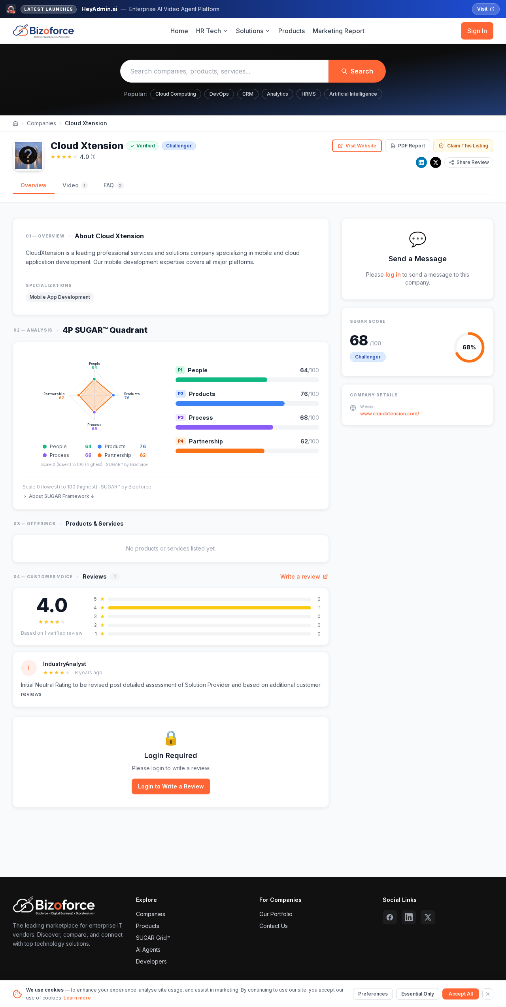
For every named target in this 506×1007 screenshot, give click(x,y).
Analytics (277, 94)
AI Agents (148, 949)
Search (362, 71)
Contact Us (273, 925)
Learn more (77, 998)
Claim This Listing (467, 146)
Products (291, 31)
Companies (41, 123)
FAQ (113, 185)
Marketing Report (338, 31)
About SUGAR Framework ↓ (61, 496)
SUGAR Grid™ (153, 937)
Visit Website (361, 146)
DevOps (219, 94)
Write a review (300, 576)
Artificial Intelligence (353, 94)
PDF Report (411, 146)
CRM (247, 94)
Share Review (473, 162)
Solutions (249, 31)
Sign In (477, 31)
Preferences (373, 994)
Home (179, 31)
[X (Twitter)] (428, 917)
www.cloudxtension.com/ (389, 414)
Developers (151, 961)
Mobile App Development (60, 297)
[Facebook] (390, 917)
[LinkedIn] (421, 162)
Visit (482, 9)
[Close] (487, 993)
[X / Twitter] (435, 162)
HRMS (309, 94)
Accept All (461, 994)
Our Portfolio (276, 914)
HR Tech (208, 31)
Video (73, 185)
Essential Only (417, 994)
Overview (34, 185)
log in (393, 274)
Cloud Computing (175, 94)
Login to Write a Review (171, 786)
